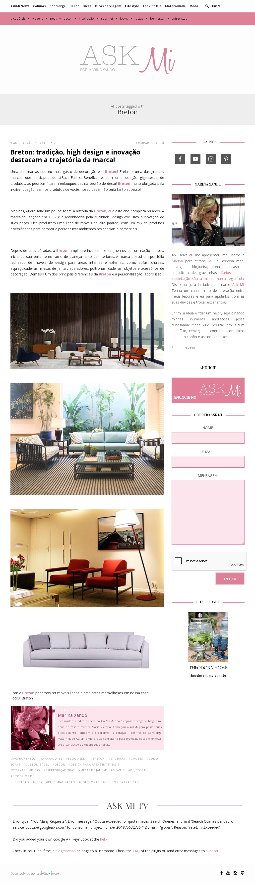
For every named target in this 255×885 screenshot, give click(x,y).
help (103, 839)
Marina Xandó (72, 715)
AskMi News (19, 6)
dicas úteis (17, 18)
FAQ (136, 850)
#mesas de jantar (92, 770)
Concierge (58, 6)
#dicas (34, 770)
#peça (37, 782)
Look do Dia (152, 6)
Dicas (87, 6)
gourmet (104, 18)
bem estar (155, 18)
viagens (35, 18)
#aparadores (51, 758)
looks (122, 18)
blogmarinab (66, 850)
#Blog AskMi (76, 758)
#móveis (117, 770)
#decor (59, 764)
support (212, 850)
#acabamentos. (24, 758)
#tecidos (110, 782)
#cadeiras (117, 758)
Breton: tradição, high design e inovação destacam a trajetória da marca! (75, 156)
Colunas (39, 6)
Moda (194, 6)
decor (65, 18)
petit (51, 18)
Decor (74, 6)
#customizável (36, 764)
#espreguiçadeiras (59, 770)
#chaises (136, 758)
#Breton (98, 758)
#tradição (130, 782)
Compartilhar (148, 143)
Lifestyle (132, 6)
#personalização (60, 782)
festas (136, 18)
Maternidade (175, 6)
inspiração (84, 18)
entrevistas (177, 18)
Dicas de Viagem (108, 6)
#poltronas (89, 782)
